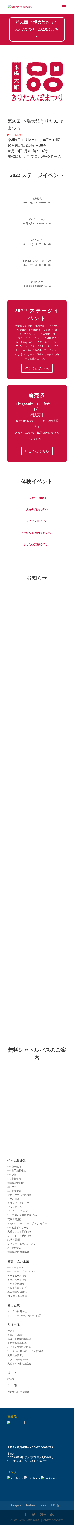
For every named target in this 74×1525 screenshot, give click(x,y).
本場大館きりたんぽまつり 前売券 (32, 878)
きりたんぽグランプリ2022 (27, 780)
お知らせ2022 (31, 611)
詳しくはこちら (37, 368)
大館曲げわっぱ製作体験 (26, 833)
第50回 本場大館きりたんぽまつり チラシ (36, 923)
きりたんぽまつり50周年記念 (29, 689)
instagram (16, 1505)
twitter (43, 1505)
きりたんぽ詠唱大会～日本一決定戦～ (34, 726)
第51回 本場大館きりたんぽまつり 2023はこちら (37, 29)
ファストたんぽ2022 (23, 977)
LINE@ (55, 1505)
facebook (30, 1505)
